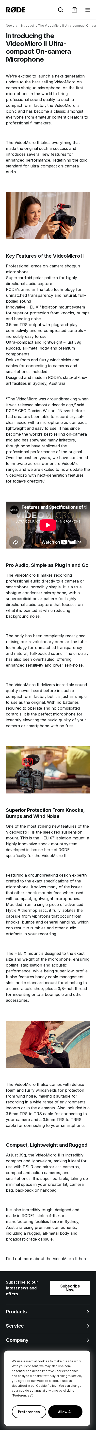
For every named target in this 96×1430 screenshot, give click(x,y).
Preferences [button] (29, 1412)
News (10, 25)
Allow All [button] (65, 1412)
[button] (74, 10)
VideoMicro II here (70, 1258)
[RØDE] (15, 9)
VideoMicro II (27, 142)
